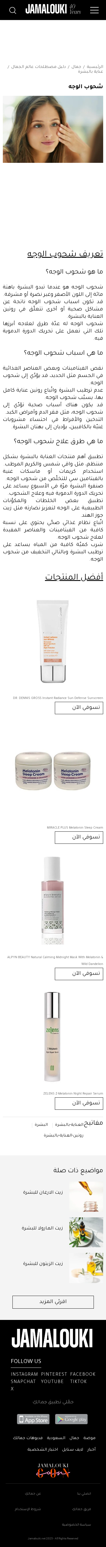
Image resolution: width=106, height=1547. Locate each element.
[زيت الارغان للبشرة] (86, 1197)
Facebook (83, 1374)
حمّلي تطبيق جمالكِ (53, 1402)
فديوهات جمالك (28, 1438)
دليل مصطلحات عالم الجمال (38, 67)
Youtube (52, 1382)
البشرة (41, 1125)
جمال (76, 67)
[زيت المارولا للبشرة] (86, 1232)
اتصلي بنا (84, 1494)
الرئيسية (95, 67)
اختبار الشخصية (42, 1450)
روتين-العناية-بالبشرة (63, 1136)
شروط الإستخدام (28, 1510)
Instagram (24, 1374)
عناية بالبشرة (90, 72)
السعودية (56, 1438)
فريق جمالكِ (81, 1510)
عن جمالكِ (33, 1494)
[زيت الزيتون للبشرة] (86, 1268)
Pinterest (54, 1374)
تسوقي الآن (86, 708)
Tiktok (78, 1382)
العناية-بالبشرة (69, 1125)
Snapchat (23, 1382)
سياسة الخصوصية (76, 1525)
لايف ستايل (72, 1450)
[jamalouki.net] (53, 9)
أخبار (91, 1450)
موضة (89, 1438)
